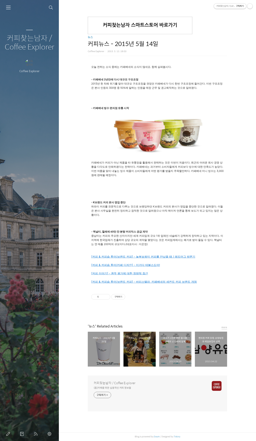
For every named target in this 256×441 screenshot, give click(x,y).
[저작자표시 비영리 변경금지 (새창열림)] (130, 296)
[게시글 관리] (106, 296)
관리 (50, 433)
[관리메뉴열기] (250, 6)
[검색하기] (51, 8)
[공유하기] (102, 296)
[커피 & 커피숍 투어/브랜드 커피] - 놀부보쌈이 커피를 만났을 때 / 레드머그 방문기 (143, 256)
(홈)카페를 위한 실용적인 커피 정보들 (112, 387)
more (224, 327)
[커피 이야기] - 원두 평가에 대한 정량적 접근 (119, 273)
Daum (157, 436)
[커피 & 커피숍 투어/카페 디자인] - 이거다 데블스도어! (125, 265)
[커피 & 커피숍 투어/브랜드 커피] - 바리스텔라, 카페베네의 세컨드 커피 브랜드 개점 (144, 281)
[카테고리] (8, 7)
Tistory (177, 436)
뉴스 (90, 37)
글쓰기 (9, 433)
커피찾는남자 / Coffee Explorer (29, 42)
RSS (36, 433)
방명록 (22, 433)
